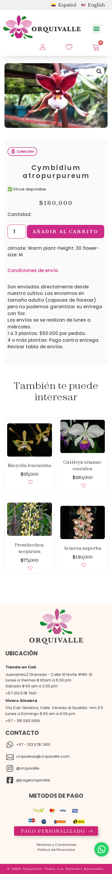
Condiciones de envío (32, 270)
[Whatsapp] (101, 849)
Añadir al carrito (65, 231)
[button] (97, 29)
